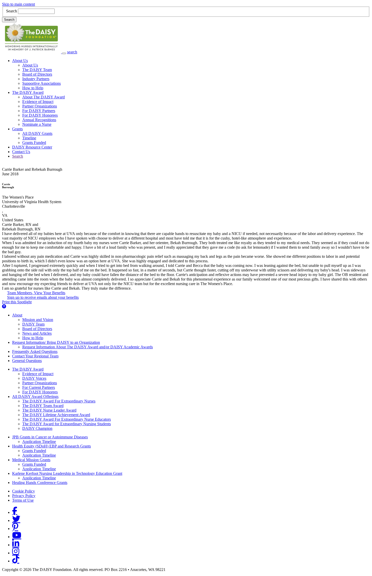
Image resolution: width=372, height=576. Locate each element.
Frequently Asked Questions (34, 351)
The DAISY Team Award (43, 405)
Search (11, 11)
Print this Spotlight (17, 302)
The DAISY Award (28, 92)
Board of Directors (37, 74)
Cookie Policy (23, 491)
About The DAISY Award (43, 97)
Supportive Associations (41, 83)
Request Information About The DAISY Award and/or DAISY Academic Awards (87, 347)
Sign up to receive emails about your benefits (43, 297)
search (72, 52)
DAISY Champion (37, 428)
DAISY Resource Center (32, 147)
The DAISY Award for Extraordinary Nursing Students (66, 424)
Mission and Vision (37, 319)
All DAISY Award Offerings (35, 396)
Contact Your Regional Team (35, 356)
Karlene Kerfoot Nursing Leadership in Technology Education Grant (67, 473)
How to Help (32, 88)
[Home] (32, 52)
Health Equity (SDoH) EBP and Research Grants (51, 446)
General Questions (27, 360)
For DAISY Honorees (40, 115)
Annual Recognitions (39, 120)
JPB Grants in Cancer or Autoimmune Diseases (50, 437)
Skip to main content (18, 4)
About (17, 315)
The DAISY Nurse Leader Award (49, 410)
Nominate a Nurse (36, 124)
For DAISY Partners (38, 111)
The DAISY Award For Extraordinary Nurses (58, 401)
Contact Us (21, 152)
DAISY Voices (34, 378)
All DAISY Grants (37, 133)
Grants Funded (34, 142)
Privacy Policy (23, 496)
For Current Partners (38, 387)
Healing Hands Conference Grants (39, 482)
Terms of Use (23, 500)
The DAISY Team (37, 70)
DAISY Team (33, 324)
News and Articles (37, 333)
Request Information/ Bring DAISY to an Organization (56, 342)
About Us (20, 60)
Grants (17, 129)
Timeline (29, 138)
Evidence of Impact (37, 101)
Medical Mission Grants (31, 460)
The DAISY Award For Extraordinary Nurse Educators (66, 419)
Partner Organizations (39, 106)
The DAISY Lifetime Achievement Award (56, 415)
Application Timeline (39, 441)
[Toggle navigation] (64, 53)
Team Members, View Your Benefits (36, 293)
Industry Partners (35, 79)
